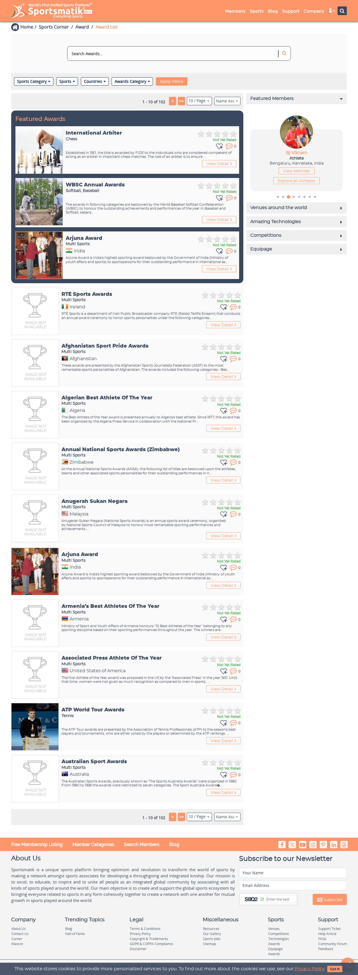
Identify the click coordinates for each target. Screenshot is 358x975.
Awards (274, 943)
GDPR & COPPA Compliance (151, 943)
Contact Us (20, 933)
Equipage (275, 948)
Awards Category (130, 81)
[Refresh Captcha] (262, 899)
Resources (211, 928)
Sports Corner (54, 27)
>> (181, 101)
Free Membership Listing (37, 844)
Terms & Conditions (145, 928)
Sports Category (32, 81)
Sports (65, 81)
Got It (335, 969)
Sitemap (209, 943)
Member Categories (93, 844)
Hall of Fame (75, 933)
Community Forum (332, 943)
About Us (18, 928)
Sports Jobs (211, 938)
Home (26, 27)
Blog (174, 844)
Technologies (278, 938)
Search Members (141, 844)
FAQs (322, 938)
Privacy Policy (310, 969)
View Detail (217, 164)
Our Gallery (212, 933)
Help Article (327, 933)
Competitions (278, 933)
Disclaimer (138, 948)
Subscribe (333, 899)
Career (16, 938)
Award (82, 27)
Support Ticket (329, 928)
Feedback (325, 948)
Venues (274, 928)
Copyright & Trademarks (149, 938)
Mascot (17, 943)
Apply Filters (171, 81)
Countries (93, 81)
